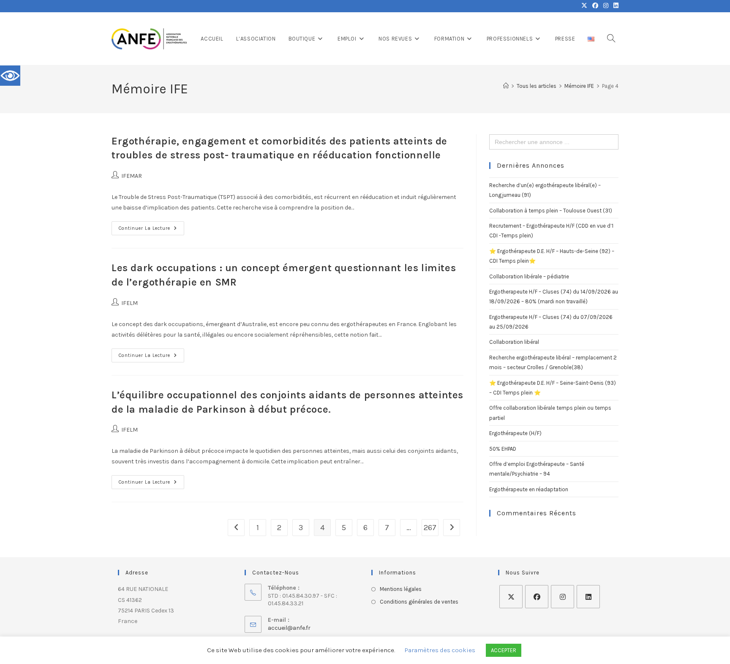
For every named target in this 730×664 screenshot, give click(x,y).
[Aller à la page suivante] (451, 527)
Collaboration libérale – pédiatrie (529, 276)
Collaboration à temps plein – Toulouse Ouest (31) (550, 210)
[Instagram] (562, 596)
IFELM (129, 303)
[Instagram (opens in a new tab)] (606, 6)
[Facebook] (536, 596)
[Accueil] (506, 86)
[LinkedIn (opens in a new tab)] (614, 6)
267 (430, 527)
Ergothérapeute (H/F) (515, 433)
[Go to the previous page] (236, 527)
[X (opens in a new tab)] (584, 6)
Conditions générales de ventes (419, 602)
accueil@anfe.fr (289, 627)
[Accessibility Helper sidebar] (10, 75)
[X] (511, 596)
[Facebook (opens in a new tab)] (595, 6)
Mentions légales (401, 589)
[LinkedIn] (588, 596)
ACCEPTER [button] (503, 650)
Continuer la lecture (151, 226)
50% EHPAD (502, 449)
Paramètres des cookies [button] (440, 650)
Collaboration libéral (514, 342)
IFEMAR (131, 176)
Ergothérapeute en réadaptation (528, 489)
